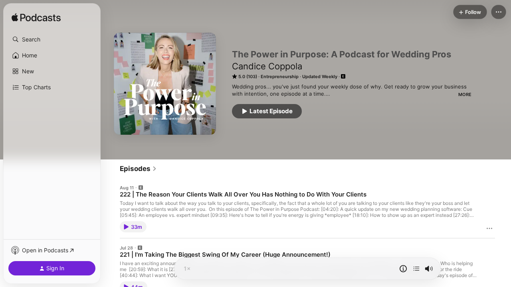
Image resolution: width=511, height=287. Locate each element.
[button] (52, 39)
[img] (36, 18)
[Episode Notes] (403, 268)
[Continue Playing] (416, 268)
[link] (138, 168)
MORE (464, 94)
